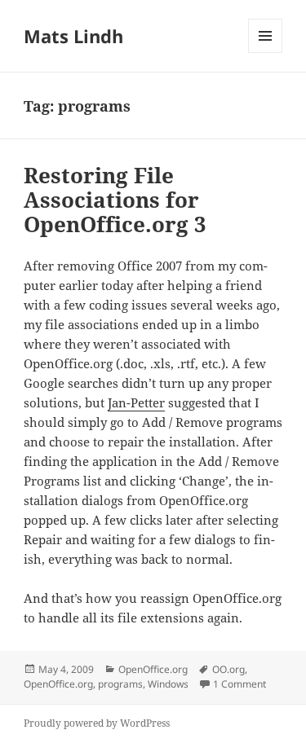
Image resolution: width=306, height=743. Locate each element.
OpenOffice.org (153, 669)
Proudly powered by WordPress (97, 723)
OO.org (228, 669)
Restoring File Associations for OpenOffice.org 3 (115, 199)
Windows (168, 684)
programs (120, 684)
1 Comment (239, 684)
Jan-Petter (136, 402)
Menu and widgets (265, 52)
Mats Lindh (73, 36)
